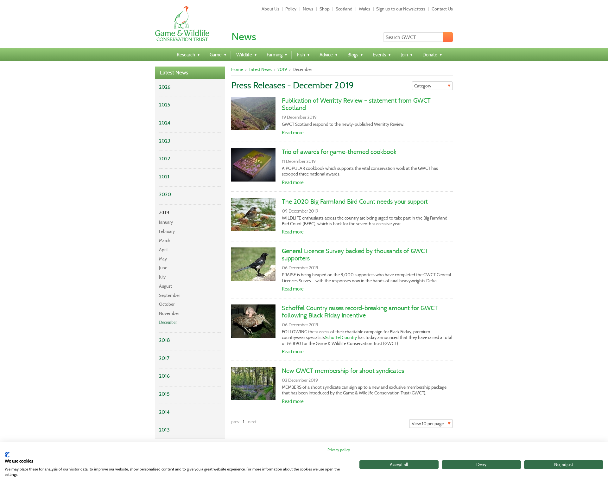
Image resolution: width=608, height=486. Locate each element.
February (167, 231)
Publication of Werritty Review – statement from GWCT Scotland (356, 104)
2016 (164, 376)
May (163, 259)
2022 (164, 159)
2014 (164, 412)
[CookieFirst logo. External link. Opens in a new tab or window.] (7, 454)
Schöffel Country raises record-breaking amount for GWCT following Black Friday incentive (360, 311)
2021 (164, 177)
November (169, 313)
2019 (164, 212)
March (164, 240)
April (163, 250)
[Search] (448, 37)
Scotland (344, 9)
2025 (164, 105)
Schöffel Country (341, 337)
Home (237, 69)
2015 (164, 394)
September (169, 295)
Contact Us (442, 9)
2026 (164, 87)
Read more (293, 133)
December (168, 322)
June (163, 268)
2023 (164, 141)
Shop (325, 9)
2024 (164, 123)
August (165, 286)
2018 (164, 340)
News (308, 9)
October (166, 304)
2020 (165, 194)
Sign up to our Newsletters (400, 9)
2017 (164, 358)
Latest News (174, 72)
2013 (164, 430)
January (166, 222)
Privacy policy (338, 449)
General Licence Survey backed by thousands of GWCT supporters (355, 254)
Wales (364, 9)
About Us (270, 9)
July (162, 277)
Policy (290, 9)
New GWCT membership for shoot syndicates (343, 370)
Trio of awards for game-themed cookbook (339, 152)
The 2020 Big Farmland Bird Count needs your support (355, 201)
